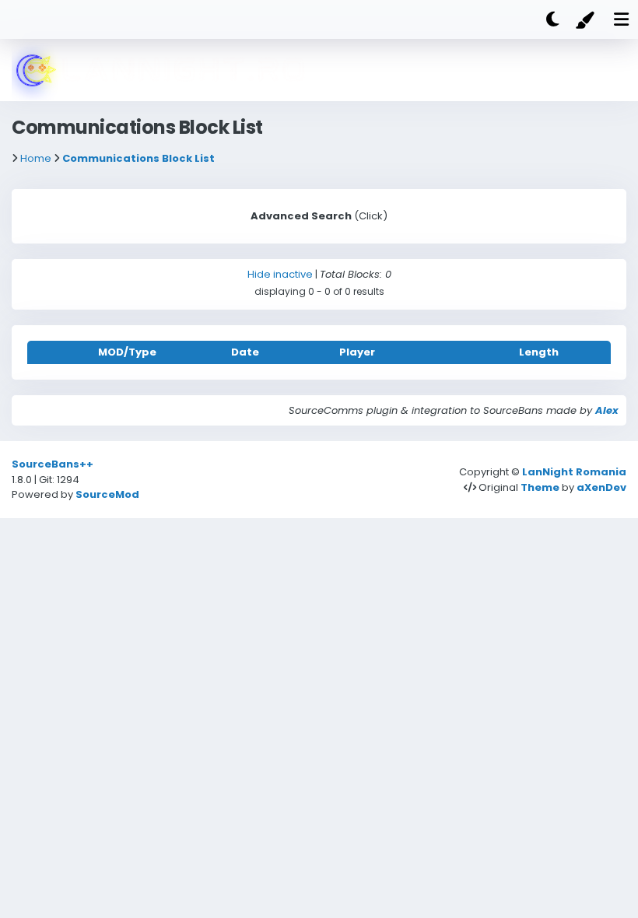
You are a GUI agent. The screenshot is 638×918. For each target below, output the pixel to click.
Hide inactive (280, 274)
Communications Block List (138, 158)
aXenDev (601, 487)
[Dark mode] (552, 19)
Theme (540, 487)
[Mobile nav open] (621, 19)
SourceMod (107, 494)
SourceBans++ (52, 464)
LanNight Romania (574, 471)
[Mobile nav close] (367, 17)
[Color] (587, 19)
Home (35, 158)
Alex (607, 410)
